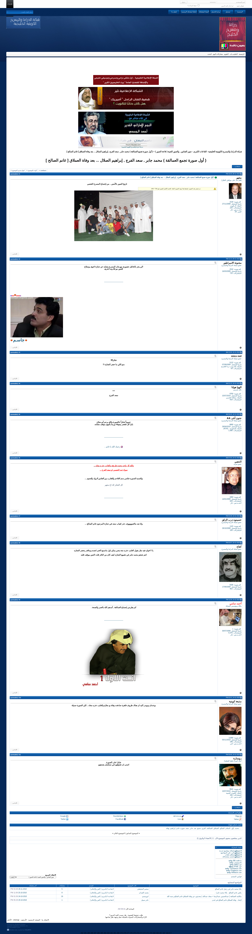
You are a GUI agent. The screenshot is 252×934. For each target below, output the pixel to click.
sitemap (16, 920)
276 (131, 933)
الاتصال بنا (45, 920)
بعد (195, 828)
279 (121, 933)
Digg (237, 816)
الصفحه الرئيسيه (34, 920)
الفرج (204, 828)
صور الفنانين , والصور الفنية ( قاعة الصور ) (173, 151)
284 (105, 933)
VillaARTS (28, 930)
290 (88, 933)
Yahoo (236, 819)
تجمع (199, 828)
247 (164, 933)
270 (150, 933)
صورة (183, 828)
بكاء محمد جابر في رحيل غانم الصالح (228, 889)
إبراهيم (172, 828)
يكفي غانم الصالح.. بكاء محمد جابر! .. (228, 893)
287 (95, 933)
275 (134, 933)
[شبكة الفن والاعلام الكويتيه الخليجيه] (126, 109)
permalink (14, 174)
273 (141, 933)
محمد (237, 828)
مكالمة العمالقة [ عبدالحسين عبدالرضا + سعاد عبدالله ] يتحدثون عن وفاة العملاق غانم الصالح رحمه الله (204, 896)
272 (144, 933)
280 (118, 933)
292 (82, 933)
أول (232, 828)
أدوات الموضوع (32, 170)
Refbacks (235, 872)
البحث (210, 54)
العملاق (216, 828)
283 (108, 933)
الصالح (222, 828)
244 (167, 933)
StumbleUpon (118, 816)
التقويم (226, 54)
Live (179, 819)
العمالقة (210, 828)
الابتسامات (238, 863)
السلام (228, 828)
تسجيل (228, 12)
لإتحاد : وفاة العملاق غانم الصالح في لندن (227, 900)
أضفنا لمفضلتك (204, 12)
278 (124, 933)
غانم (178, 828)
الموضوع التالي (119, 833)
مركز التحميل (215, 12)
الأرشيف (24, 920)
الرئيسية (240, 12)
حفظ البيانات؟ (192, 6)
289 (91, 933)
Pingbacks (235, 870)
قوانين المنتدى (236, 877)
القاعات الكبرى (200, 151)
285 (101, 933)
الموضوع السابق (132, 833)
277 (128, 933)
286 (98, 933)
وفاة (167, 828)
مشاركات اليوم (218, 54)
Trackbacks (234, 868)
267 (160, 933)
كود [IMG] (238, 865)
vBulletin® (18, 924)
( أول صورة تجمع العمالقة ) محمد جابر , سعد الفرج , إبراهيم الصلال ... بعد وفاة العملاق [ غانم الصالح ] (126, 160)
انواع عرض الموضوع (18, 170)
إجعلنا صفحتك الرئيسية (188, 12)
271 (147, 933)
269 (154, 933)
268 (157, 933)
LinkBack (43, 170)
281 (114, 933)
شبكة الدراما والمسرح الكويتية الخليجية (225, 151)
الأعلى (9, 920)
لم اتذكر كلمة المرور (227, 6)
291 (85, 933)
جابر (191, 828)
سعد (187, 828)
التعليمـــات (234, 54)
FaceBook (119, 819)
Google (63, 816)
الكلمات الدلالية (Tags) (235, 825)
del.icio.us (177, 816)
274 (137, 933)
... (241, 828)
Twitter (63, 819)
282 (111, 933)
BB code (236, 861)
